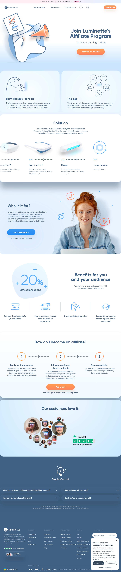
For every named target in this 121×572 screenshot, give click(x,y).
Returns (79, 537)
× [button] (116, 540)
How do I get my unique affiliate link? (17, 498)
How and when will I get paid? (76, 490)
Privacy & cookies (73, 569)
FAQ (78, 534)
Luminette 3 (32, 534)
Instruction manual (82, 548)
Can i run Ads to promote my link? (78, 498)
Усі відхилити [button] (111, 563)
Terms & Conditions (63, 569)
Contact (79, 558)
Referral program (65, 537)
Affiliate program (65, 534)
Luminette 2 (32, 537)
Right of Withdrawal (83, 541)
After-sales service (83, 551)
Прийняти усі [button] (98, 563)
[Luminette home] (15, 530)
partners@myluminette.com (53, 508)
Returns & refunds (83, 569)
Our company (48, 544)
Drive (29, 541)
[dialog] (105, 554)
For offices (63, 548)
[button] (5, 147)
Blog (45, 548)
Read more (96, 559)
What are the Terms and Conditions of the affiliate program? (26, 490)
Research (47, 534)
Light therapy (48, 541)
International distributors (68, 544)
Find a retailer (81, 554)
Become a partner (66, 541)
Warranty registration (83, 544)
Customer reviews (50, 537)
